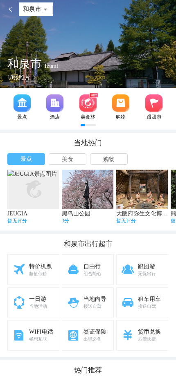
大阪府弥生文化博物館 (145, 214)
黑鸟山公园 (76, 214)
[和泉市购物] (121, 103)
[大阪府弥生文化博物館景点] (142, 189)
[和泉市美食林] (88, 103)
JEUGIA (17, 214)
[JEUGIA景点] (33, 189)
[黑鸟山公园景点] (87, 189)
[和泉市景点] (22, 103)
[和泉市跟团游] (154, 103)
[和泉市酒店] (55, 103)
